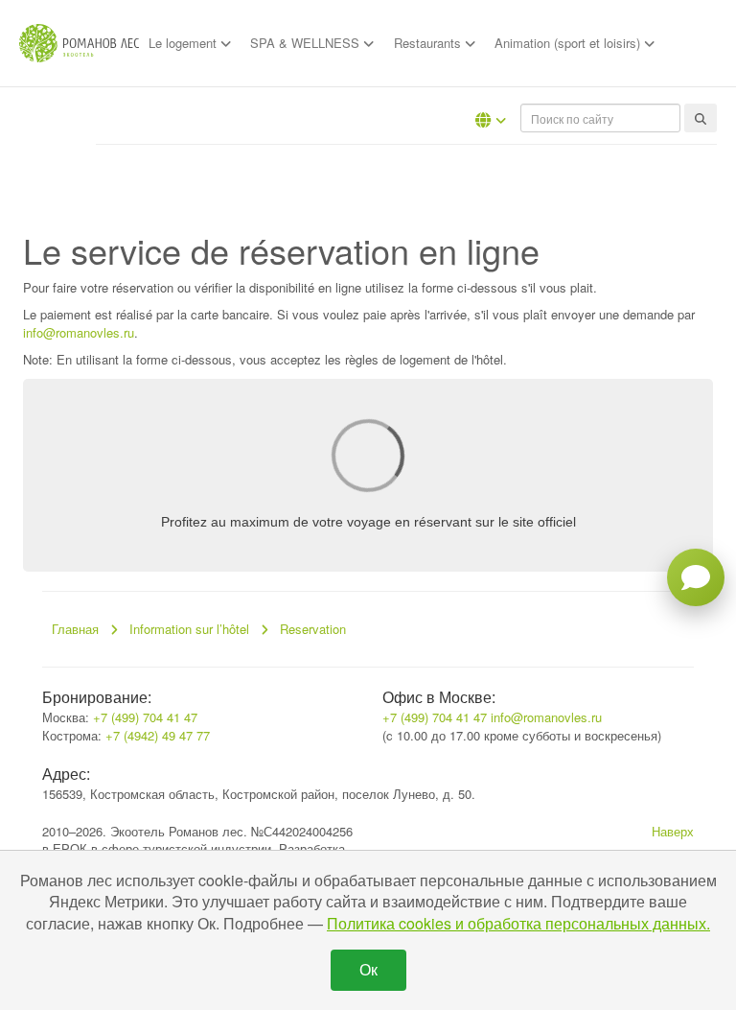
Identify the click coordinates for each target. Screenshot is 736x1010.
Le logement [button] (184, 43)
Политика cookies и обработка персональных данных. (518, 923)
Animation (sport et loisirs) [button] (569, 43)
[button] (491, 120)
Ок (368, 969)
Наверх (673, 831)
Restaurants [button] (429, 43)
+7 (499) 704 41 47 (145, 717)
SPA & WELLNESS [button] (306, 43)
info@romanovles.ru (78, 332)
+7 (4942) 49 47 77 (157, 735)
